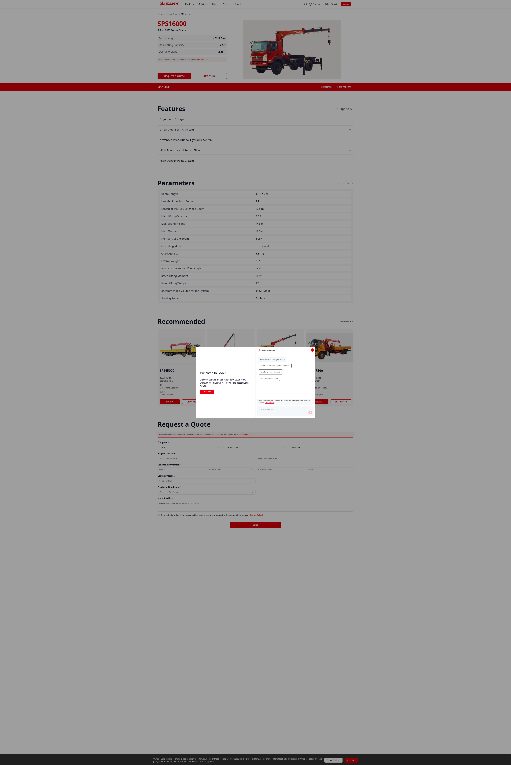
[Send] (310, 412)
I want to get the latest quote (270, 372)
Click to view (269, 403)
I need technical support (269, 378)
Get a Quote (207, 392)
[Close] (312, 350)
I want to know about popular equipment (274, 366)
